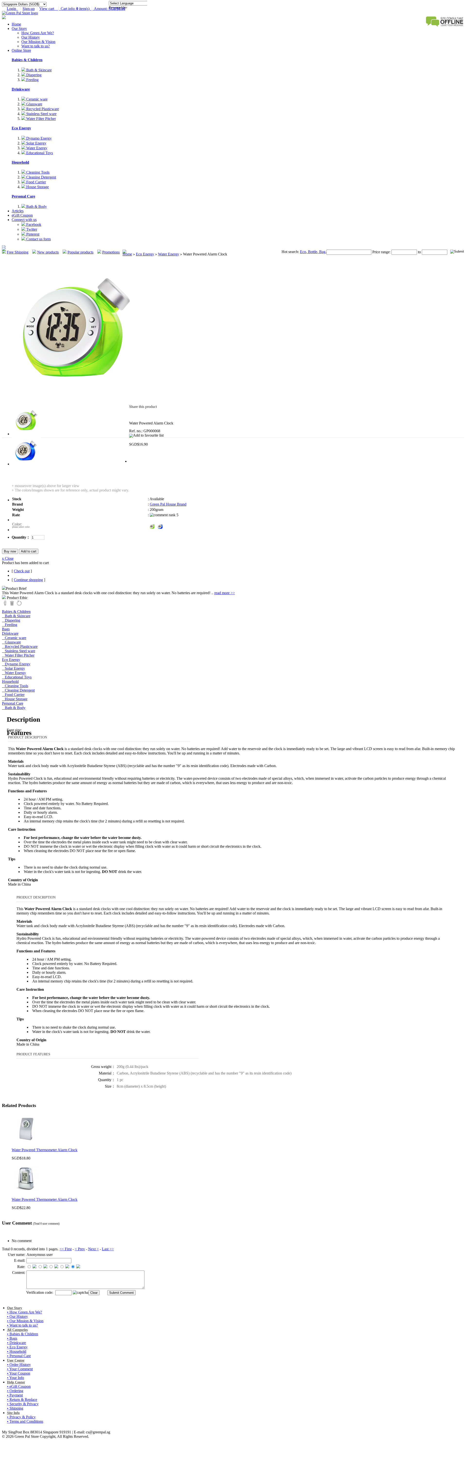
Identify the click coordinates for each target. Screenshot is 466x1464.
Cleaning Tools (37, 172)
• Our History (17, 1316)
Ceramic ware (36, 99)
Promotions (111, 252)
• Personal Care (19, 1356)
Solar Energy (35, 143)
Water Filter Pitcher (40, 119)
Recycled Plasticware (42, 109)
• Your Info (15, 1378)
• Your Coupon (18, 1373)
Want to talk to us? (35, 46)
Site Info (13, 1413)
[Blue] (160, 526)
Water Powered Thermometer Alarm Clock (44, 1150)
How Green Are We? (37, 33)
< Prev (80, 1249)
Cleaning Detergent (40, 177)
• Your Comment (20, 1369)
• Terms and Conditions (25, 1421)
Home (16, 24)
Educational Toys (39, 153)
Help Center (16, 1382)
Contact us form (38, 239)
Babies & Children (27, 60)
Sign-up (29, 9)
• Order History (19, 1364)
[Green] (152, 526)
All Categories (17, 1330)
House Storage (37, 187)
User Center (16, 1360)
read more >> (224, 593)
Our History (30, 37)
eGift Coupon (22, 215)
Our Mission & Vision (38, 42)
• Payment (15, 1395)
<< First (65, 1249)
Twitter (31, 229)
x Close (8, 558)
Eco (303, 252)
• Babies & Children (22, 1334)
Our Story (19, 28)
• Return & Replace (22, 1399)
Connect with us (24, 220)
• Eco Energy (17, 1347)
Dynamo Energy (38, 138)
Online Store (21, 50)
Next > (93, 1249)
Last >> (108, 1249)
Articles (18, 211)
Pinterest (32, 234)
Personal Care (23, 196)
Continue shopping (28, 580)
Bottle (312, 252)
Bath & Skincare (38, 70)
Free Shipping (17, 252)
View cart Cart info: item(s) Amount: (82, 9)
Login (12, 9)
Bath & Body (36, 206)
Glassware (33, 104)
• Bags (12, 1338)
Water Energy (36, 148)
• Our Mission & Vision (25, 1321)
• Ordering (15, 1391)
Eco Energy (21, 128)
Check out (22, 571)
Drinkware (21, 89)
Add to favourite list (148, 435)
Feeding (32, 80)
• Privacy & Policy (21, 1417)
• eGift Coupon (19, 1386)
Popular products (80, 252)
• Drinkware (16, 1343)
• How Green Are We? (24, 1312)
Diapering (33, 75)
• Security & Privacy (23, 1404)
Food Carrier (35, 182)
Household (20, 162)
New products (48, 252)
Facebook (33, 224)
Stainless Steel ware (41, 114)
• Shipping (15, 1408)
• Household (16, 1351)
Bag (321, 252)
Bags (6, 629)
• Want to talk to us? (22, 1325)
